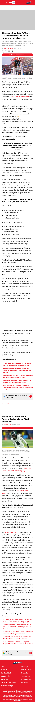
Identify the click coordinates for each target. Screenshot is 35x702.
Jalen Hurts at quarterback (20, 97)
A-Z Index (24, 682)
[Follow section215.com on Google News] (30, 396)
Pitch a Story (25, 673)
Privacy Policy (6, 676)
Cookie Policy (5, 679)
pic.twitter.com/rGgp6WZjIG (11, 119)
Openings (24, 666)
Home (3, 403)
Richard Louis (8, 424)
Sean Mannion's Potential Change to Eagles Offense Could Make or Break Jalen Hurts (18, 387)
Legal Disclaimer (26, 679)
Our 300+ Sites (26, 670)
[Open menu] (3, 3)
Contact (4, 670)
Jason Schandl (8, 48)
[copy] (12, 51)
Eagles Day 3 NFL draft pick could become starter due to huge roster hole (18, 376)
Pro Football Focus (10, 532)
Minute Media (10, 690)
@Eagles (26, 109)
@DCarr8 (25, 111)
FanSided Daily (6, 673)
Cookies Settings (7, 686)
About (3, 666)
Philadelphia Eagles (12, 403)
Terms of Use (25, 676)
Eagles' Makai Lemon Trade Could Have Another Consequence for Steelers (17, 381)
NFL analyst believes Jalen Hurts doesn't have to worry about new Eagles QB (17, 364)
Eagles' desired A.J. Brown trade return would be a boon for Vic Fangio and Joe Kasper (17, 370)
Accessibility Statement (9, 682)
